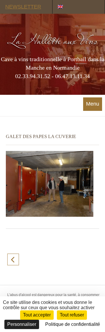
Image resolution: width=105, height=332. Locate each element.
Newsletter (23, 7)
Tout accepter (37, 314)
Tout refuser (72, 314)
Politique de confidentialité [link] (72, 324)
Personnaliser (21, 324)
